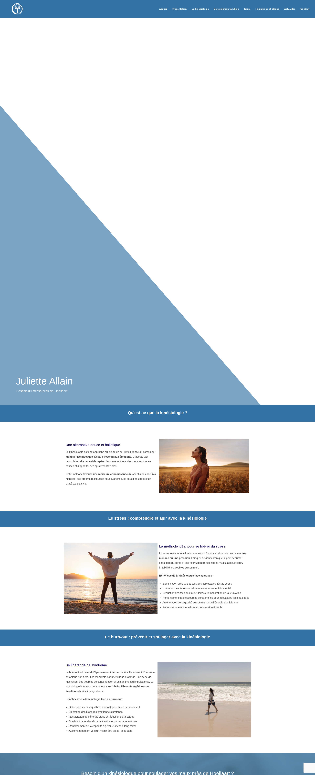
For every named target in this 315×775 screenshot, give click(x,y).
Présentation (179, 9)
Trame (247, 9)
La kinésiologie (200, 9)
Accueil (163, 9)
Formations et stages (267, 9)
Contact (304, 9)
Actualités (289, 9)
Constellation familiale (226, 9)
